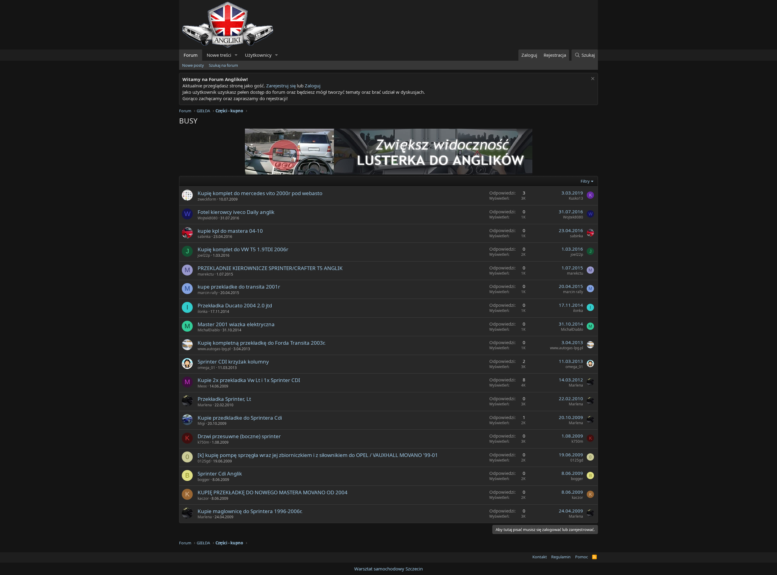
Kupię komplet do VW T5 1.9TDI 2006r (243, 249)
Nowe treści (219, 55)
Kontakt (539, 557)
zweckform (207, 199)
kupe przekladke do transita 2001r (239, 286)
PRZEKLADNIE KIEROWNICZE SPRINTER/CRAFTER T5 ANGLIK (270, 268)
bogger (204, 479)
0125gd (204, 461)
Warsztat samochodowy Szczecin (388, 569)
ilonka (203, 311)
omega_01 (206, 367)
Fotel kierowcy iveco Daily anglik (236, 211)
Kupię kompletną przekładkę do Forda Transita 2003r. (262, 342)
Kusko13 (576, 198)
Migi (201, 423)
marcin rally (208, 292)
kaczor (203, 498)
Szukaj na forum (223, 65)
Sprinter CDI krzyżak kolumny (233, 361)
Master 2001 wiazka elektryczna (236, 324)
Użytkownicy (258, 55)
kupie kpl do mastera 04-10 (230, 230)
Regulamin (561, 557)
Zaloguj (313, 86)
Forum (191, 55)
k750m (203, 442)
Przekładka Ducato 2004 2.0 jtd (235, 305)
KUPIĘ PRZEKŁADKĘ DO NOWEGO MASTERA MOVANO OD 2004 (273, 492)
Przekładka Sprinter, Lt (224, 398)
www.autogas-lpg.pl (214, 348)
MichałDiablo (209, 330)
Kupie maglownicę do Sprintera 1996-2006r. (250, 511)
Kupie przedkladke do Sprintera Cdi (240, 417)
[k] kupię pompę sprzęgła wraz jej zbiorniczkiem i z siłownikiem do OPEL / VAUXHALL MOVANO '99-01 (318, 455)
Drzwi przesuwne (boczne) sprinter (239, 436)
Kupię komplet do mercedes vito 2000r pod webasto (260, 193)
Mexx (202, 386)
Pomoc (581, 557)
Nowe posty (193, 65)
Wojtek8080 (208, 218)
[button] (236, 55)
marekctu (206, 274)
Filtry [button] (585, 181)
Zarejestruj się (281, 86)
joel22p (204, 255)
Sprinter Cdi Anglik (220, 473)
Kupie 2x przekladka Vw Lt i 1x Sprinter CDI (249, 380)
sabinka (204, 236)
